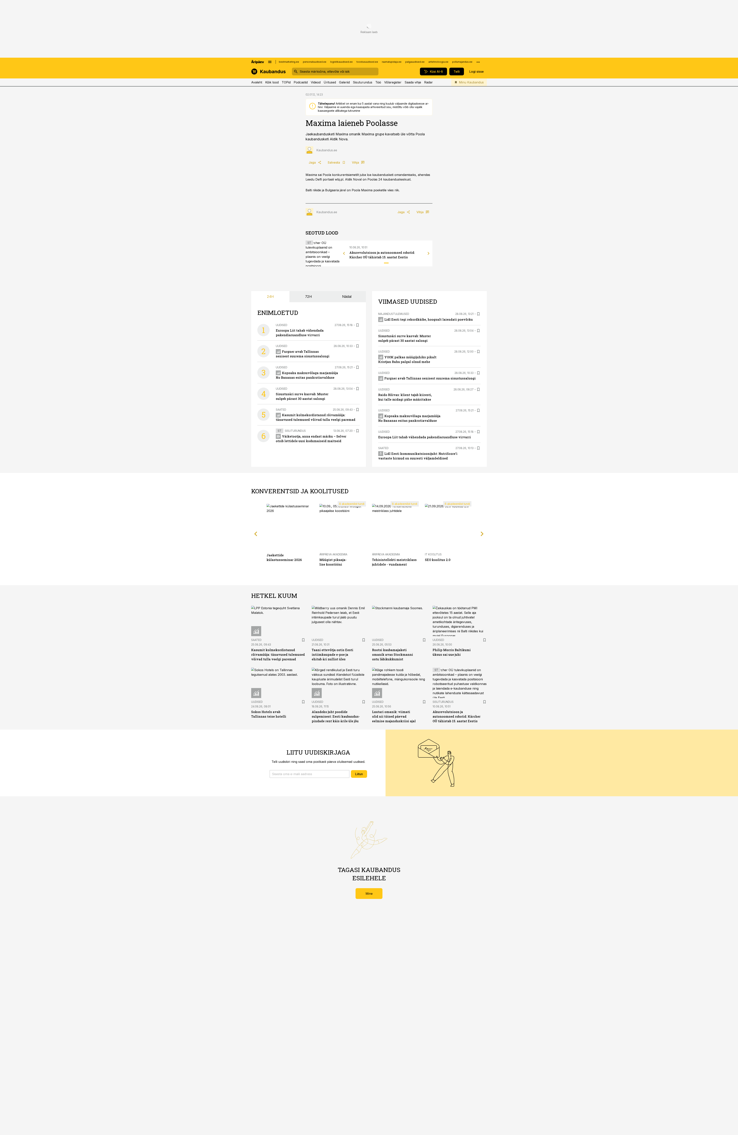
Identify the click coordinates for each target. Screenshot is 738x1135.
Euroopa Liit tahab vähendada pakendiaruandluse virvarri (424, 437)
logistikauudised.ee (341, 61)
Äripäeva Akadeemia (333, 554)
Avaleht (256, 82)
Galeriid (344, 82)
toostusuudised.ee (367, 61)
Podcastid (301, 82)
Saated (281, 409)
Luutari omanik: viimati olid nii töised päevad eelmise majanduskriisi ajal (394, 716)
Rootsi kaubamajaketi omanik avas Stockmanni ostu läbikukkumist (392, 654)
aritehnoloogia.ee (438, 61)
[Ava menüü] (270, 62)
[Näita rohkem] (478, 62)
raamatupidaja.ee (391, 61)
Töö (378, 82)
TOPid (286, 82)
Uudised (281, 325)
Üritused (330, 82)
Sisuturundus (362, 82)
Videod (316, 82)
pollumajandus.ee (462, 61)
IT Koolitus (433, 554)
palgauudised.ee (415, 61)
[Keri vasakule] (344, 253)
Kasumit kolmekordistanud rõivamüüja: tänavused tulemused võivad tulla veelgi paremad (278, 654)
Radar (428, 82)
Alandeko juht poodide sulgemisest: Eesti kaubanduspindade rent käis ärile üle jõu (336, 716)
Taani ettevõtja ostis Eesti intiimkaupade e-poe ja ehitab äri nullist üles (332, 654)
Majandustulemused (393, 313)
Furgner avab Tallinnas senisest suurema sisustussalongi (430, 378)
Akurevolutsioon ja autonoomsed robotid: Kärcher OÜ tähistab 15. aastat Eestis (456, 716)
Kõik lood (272, 82)
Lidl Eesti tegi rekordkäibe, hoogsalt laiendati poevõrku (428, 319)
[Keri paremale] (428, 253)
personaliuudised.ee (314, 61)
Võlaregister (392, 82)
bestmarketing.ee (289, 61)
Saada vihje (413, 82)
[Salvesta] (357, 325)
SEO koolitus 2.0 (437, 560)
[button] (309, 774)
